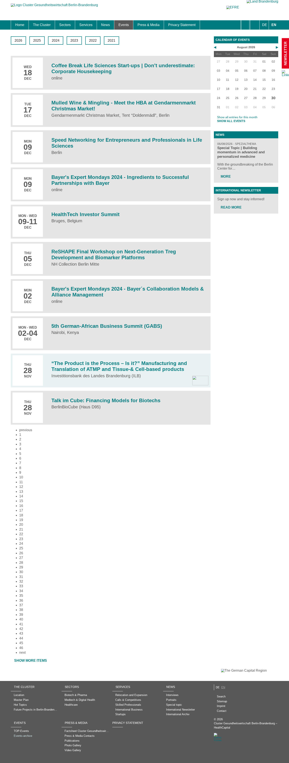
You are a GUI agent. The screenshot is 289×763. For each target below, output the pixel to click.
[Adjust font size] (254, 25)
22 (21, 534)
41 (21, 624)
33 (21, 586)
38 (21, 610)
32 (21, 581)
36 (21, 600)
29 (21, 567)
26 (21, 553)
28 (21, 562)
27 (21, 558)
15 (21, 501)
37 (21, 605)
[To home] (54, 7)
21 (21, 529)
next (22, 652)
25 (21, 548)
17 (21, 510)
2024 (55, 40)
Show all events (231, 121)
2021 (111, 40)
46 (21, 648)
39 (21, 614)
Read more (231, 207)
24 (21, 543)
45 (21, 643)
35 (21, 595)
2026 (18, 40)
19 (21, 520)
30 (21, 572)
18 (21, 515)
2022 (93, 40)
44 (21, 638)
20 (21, 524)
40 (21, 619)
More (226, 176)
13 (21, 491)
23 (21, 539)
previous (25, 430)
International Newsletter (238, 190)
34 (21, 591)
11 (21, 482)
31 (21, 577)
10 (21, 477)
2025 (37, 40)
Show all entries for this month (237, 117)
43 (21, 633)
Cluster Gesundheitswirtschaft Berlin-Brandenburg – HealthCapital (245, 725)
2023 (74, 40)
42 (21, 629)
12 (21, 487)
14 (21, 496)
